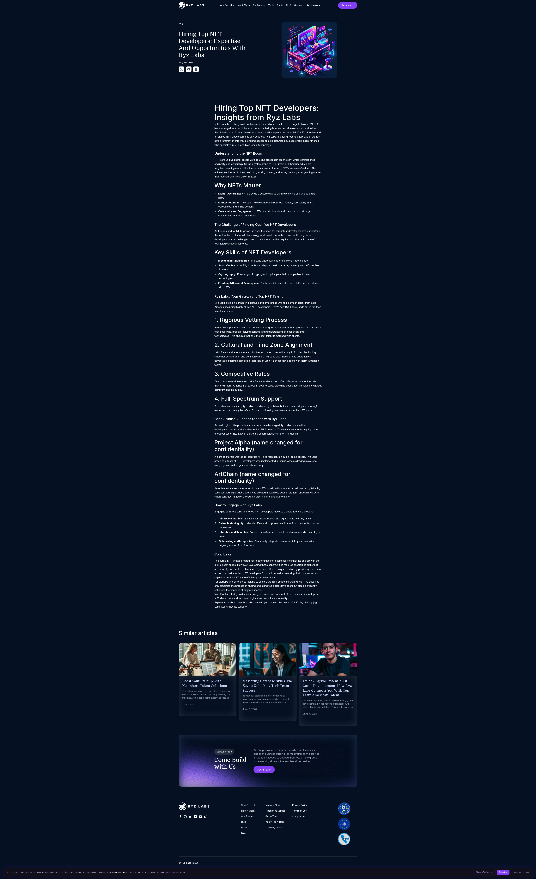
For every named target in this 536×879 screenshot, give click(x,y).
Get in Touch (272, 816)
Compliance (298, 816)
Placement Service (275, 810)
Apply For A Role (274, 821)
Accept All (503, 872)
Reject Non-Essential (520, 872)
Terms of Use (299, 810)
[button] (313, 5)
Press (244, 827)
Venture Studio (275, 5)
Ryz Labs (225, 594)
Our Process (259, 5)
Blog (243, 833)
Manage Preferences (485, 872)
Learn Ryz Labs (273, 827)
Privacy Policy (299, 805)
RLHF (288, 5)
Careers (298, 5)
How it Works (243, 5)
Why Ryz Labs (227, 5)
